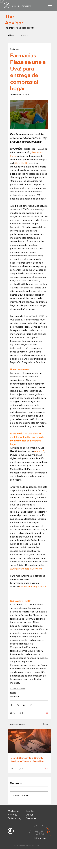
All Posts (12, 35)
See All (46, 724)
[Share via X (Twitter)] (18, 705)
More (23, 35)
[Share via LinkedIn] (24, 705)
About (29, 814)
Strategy (12, 814)
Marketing (14, 696)
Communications (17, 689)
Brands (13, 692)
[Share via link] (31, 705)
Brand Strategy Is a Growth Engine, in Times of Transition (27, 759)
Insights (30, 811)
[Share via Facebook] (11, 705)
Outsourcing (14, 818)
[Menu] (50, 5)
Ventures (31, 818)
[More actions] (46, 49)
